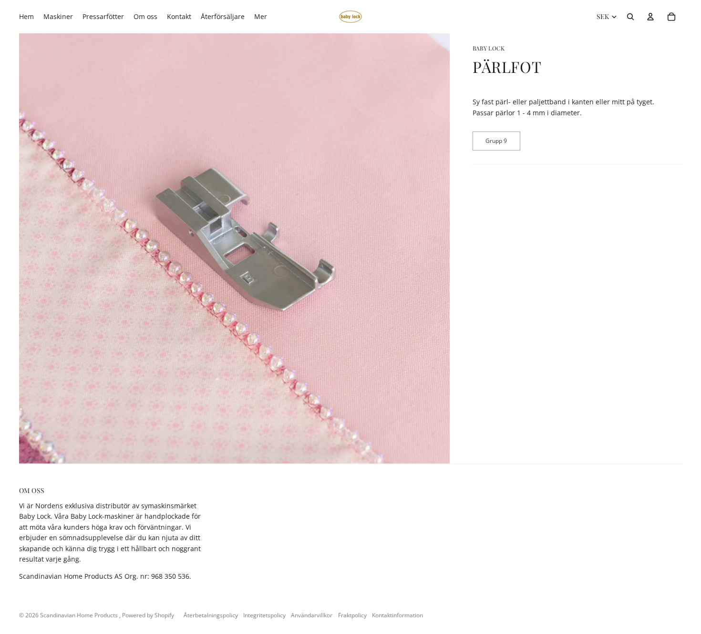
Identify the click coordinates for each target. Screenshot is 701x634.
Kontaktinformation (397, 615)
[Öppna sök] (630, 16)
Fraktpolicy (352, 615)
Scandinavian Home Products (79, 615)
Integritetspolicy (264, 615)
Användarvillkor (311, 615)
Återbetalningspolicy (211, 615)
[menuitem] (260, 16)
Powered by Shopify (148, 615)
